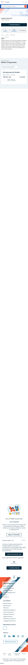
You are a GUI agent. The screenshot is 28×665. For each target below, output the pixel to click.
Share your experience (12, 280)
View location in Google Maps (11, 484)
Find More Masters (15, 24)
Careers (5, 595)
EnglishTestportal (7, 616)
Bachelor (8, 217)
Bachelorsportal (7, 603)
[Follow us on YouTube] (13, 636)
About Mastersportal (8, 588)
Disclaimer (24, 653)
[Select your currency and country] (5, 628)
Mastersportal (7, 605)
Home (2, 35)
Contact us (6, 597)
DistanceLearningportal (9, 610)
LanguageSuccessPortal (9, 621)
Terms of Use (4, 654)
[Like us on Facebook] (5, 636)
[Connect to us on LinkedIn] (9, 636)
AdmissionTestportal (8, 614)
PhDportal (6, 608)
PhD (13, 217)
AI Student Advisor (8, 590)
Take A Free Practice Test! (14, 554)
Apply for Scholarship (14, 534)
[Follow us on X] (18, 636)
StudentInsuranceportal (9, 618)
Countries (7, 35)
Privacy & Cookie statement (17, 654)
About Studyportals (8, 586)
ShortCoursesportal (8, 612)
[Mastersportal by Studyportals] (5, 2)
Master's (5, 31)
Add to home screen (10, 641)
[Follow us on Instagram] (22, 636)
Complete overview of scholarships (12, 257)
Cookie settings (9, 654)
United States (12, 35)
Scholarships (14, 31)
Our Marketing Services (9, 592)
